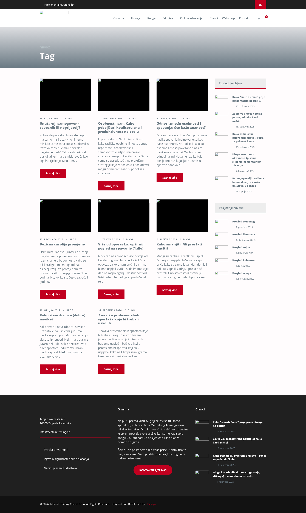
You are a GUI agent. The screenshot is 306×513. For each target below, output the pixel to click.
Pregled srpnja (241, 273)
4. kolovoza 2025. (245, 171)
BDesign (151, 504)
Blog (68, 118)
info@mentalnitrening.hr (58, 4)
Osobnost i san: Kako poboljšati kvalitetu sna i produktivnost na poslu (120, 127)
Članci (213, 18)
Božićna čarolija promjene (62, 244)
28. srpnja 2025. (244, 191)
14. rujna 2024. (50, 118)
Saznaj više (53, 173)
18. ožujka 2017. (50, 310)
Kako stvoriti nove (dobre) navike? (62, 317)
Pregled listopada (243, 234)
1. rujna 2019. (243, 265)
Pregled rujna (241, 247)
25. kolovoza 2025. (245, 106)
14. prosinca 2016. (110, 310)
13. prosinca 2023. (52, 239)
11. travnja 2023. (109, 239)
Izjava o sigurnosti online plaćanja (66, 459)
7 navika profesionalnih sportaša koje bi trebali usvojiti (118, 319)
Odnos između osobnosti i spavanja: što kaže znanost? (181, 125)
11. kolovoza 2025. (245, 147)
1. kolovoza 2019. (245, 278)
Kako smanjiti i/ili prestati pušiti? (179, 246)
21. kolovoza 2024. (110, 118)
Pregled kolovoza (243, 260)
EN (260, 4)
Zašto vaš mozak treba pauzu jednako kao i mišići (247, 117)
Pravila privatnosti (56, 450)
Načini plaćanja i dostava (60, 468)
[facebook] (230, 4)
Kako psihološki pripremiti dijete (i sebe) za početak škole (248, 137)
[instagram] (240, 4)
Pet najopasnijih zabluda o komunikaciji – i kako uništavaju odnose (249, 182)
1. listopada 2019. (245, 252)
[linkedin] (235, 4)
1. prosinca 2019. (244, 227)
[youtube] (245, 4)
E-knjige (168, 18)
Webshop (228, 18)
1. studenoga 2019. (246, 240)
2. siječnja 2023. (167, 239)
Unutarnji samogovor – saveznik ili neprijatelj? (60, 125)
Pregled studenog (243, 221)
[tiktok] (249, 4)
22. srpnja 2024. (167, 118)
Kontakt (244, 18)
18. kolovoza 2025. (245, 126)
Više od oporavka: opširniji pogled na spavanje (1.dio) (121, 246)
